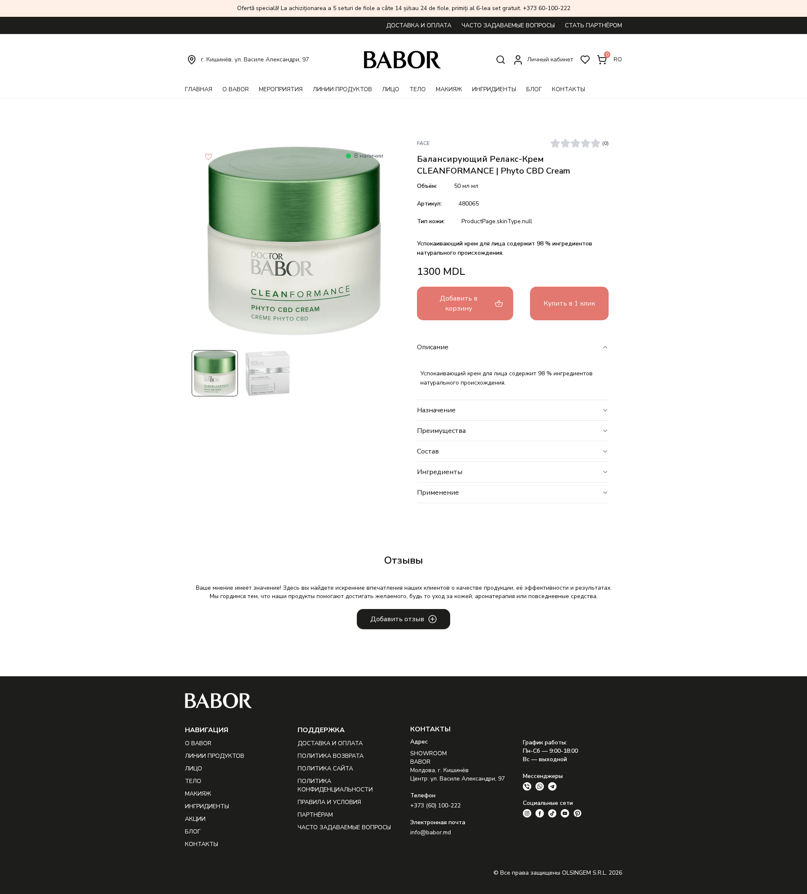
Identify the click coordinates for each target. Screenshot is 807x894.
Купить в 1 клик (569, 303)
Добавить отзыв (397, 619)
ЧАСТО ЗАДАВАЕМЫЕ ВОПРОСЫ (508, 25)
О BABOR (235, 89)
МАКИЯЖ (449, 89)
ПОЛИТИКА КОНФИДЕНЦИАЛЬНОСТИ (335, 785)
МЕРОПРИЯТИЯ (281, 89)
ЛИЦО (390, 89)
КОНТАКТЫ (568, 89)
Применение (438, 492)
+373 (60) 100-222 (435, 806)
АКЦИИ (195, 819)
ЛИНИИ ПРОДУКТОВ (342, 89)
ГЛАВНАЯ (198, 89)
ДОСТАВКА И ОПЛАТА (418, 25)
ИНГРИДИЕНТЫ (494, 89)
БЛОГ (534, 89)
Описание (432, 347)
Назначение (436, 410)
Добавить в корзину (458, 303)
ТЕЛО (417, 89)
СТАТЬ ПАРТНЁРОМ (593, 25)
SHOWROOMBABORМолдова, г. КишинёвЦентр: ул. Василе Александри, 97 (457, 766)
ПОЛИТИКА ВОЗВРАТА (331, 756)
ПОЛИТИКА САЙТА (325, 769)
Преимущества (441, 430)
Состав (428, 451)
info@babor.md (430, 832)
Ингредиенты (439, 472)
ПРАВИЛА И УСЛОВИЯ (329, 802)
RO (618, 59)
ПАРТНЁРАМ (315, 815)
